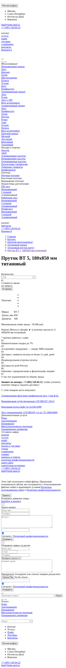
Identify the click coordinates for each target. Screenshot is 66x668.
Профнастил (7, 89)
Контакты (12, 638)
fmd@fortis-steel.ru (10, 24)
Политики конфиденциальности (43, 490)
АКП (4, 153)
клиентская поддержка (13, 465)
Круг (3, 86)
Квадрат (5, 72)
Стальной (6, 192)
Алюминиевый (9, 206)
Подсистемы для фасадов (14, 164)
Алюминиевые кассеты (13, 156)
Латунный (6, 139)
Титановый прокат (17, 245)
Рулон (4, 97)
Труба (4, 75)
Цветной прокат (9, 133)
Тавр (3, 122)
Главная (11, 236)
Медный (5, 136)
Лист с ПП (6, 100)
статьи (4, 448)
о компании (7, 44)
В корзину (7, 289)
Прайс (10, 632)
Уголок (5, 83)
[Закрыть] (5, 61)
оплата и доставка (10, 446)
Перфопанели (8, 170)
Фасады (5, 150)
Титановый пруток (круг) (20, 247)
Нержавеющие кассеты (13, 158)
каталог (5, 434)
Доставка (12, 635)
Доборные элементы (12, 167)
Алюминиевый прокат (13, 105)
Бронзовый (7, 142)
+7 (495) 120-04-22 (10, 27)
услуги (4, 36)
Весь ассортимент (10, 103)
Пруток (5, 116)
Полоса (5, 80)
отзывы (5, 454)
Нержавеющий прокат (13, 66)
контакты (6, 47)
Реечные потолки (10, 175)
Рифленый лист (9, 197)
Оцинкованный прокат (13, 91)
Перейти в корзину (11, 501)
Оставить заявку (10, 432)
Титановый (7, 144)
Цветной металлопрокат (20, 242)
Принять (6, 495)
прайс (4, 38)
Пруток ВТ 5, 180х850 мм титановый (27, 250)
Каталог (11, 239)
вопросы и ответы (10, 457)
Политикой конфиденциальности (30, 536)
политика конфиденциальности (17, 460)
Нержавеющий (9, 189)
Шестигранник (9, 77)
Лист (3, 69)
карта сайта (7, 462)
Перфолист (7, 209)
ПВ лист (5, 186)
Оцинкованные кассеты (13, 161)
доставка (5, 41)
